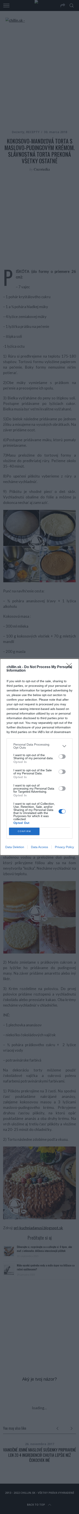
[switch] (62, 756)
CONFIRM (24, 831)
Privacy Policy (64, 847)
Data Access (39, 847)
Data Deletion (14, 847)
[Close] (70, 667)
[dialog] (39, 757)
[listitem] (39, 746)
